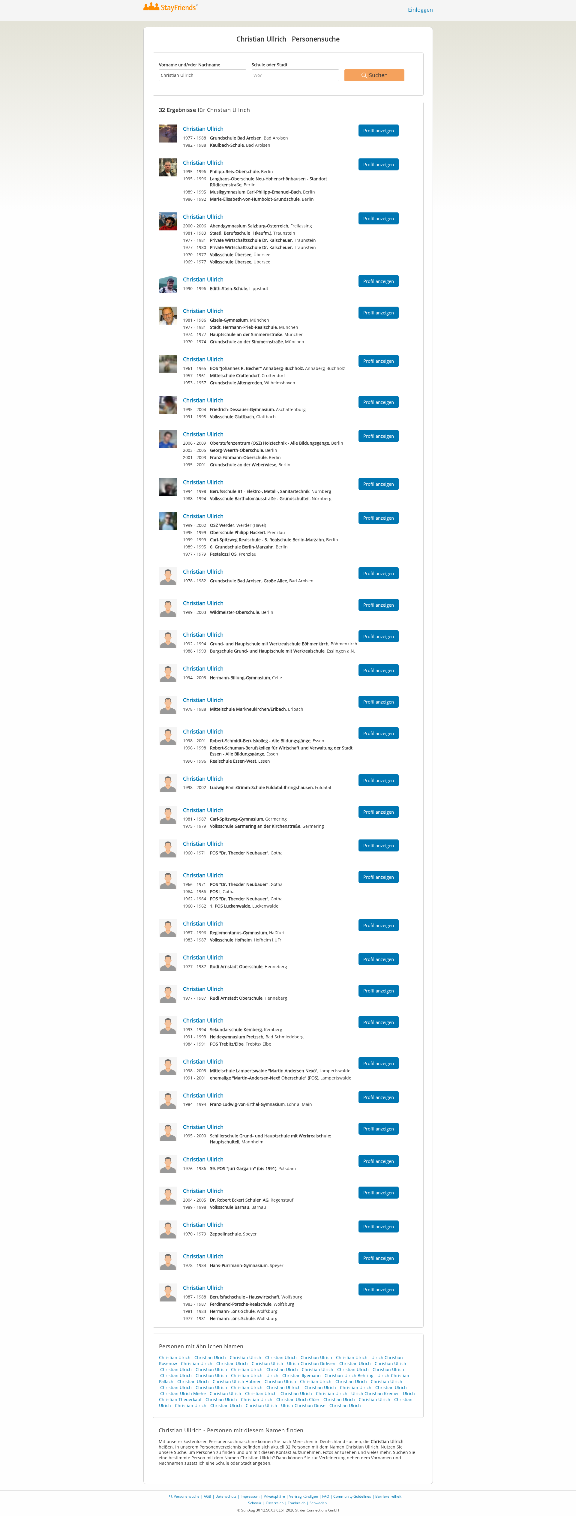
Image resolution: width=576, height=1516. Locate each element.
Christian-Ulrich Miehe (183, 1393)
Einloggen (420, 9)
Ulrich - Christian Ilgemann (293, 1375)
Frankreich (296, 1502)
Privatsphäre (274, 1496)
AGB (207, 1496)
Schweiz (255, 1502)
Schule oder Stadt (269, 65)
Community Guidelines (352, 1496)
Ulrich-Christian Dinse (303, 1405)
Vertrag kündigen (303, 1496)
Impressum (250, 1496)
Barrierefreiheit (388, 1496)
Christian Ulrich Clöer (298, 1399)
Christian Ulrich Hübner (237, 1381)
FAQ (325, 1496)
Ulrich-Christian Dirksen (311, 1363)
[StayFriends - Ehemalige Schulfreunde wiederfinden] (172, 7)
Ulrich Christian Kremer (375, 1393)
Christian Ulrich (174, 1357)
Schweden (318, 1502)
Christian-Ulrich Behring (349, 1375)
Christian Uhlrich (283, 1387)
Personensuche (187, 1496)
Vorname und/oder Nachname (189, 65)
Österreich (275, 1502)
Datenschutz (225, 1496)
